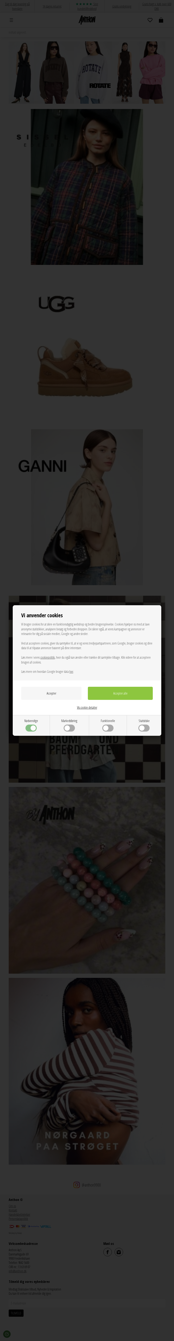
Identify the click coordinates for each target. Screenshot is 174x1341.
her (71, 671)
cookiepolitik (47, 657)
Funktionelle (108, 720)
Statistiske (144, 720)
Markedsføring (69, 720)
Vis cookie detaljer (87, 707)
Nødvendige (31, 720)
